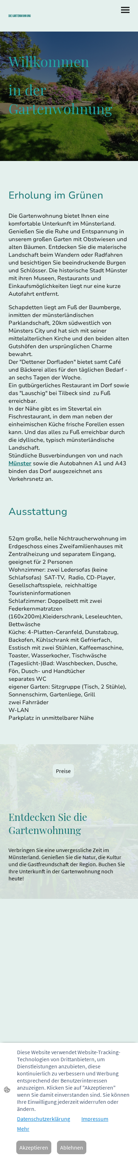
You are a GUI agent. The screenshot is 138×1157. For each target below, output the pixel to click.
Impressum (94, 1118)
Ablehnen (71, 1147)
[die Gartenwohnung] (37, 23)
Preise (63, 770)
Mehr (23, 1128)
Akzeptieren (33, 1147)
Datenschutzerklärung (43, 1118)
